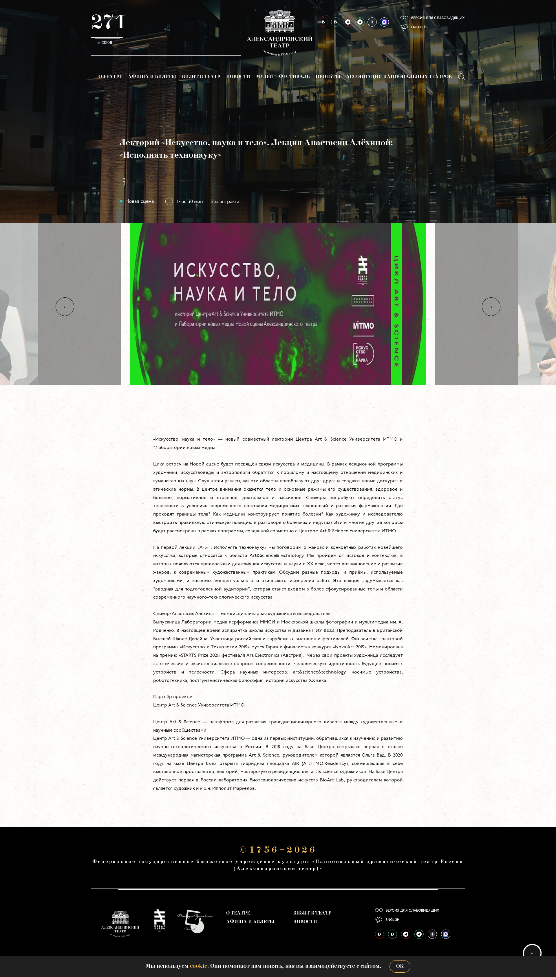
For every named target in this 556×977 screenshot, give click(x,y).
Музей (264, 77)
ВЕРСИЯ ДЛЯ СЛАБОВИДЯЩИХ (438, 18)
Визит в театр (201, 77)
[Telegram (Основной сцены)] (347, 22)
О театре (110, 77)
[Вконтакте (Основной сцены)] (323, 22)
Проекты (328, 77)
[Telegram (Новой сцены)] (360, 22)
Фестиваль (294, 77)
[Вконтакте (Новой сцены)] (335, 22)
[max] (384, 22)
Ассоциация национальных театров (399, 77)
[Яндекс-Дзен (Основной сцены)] (372, 22)
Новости (238, 77)
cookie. (199, 966)
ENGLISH (418, 27)
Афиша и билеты (152, 77)
